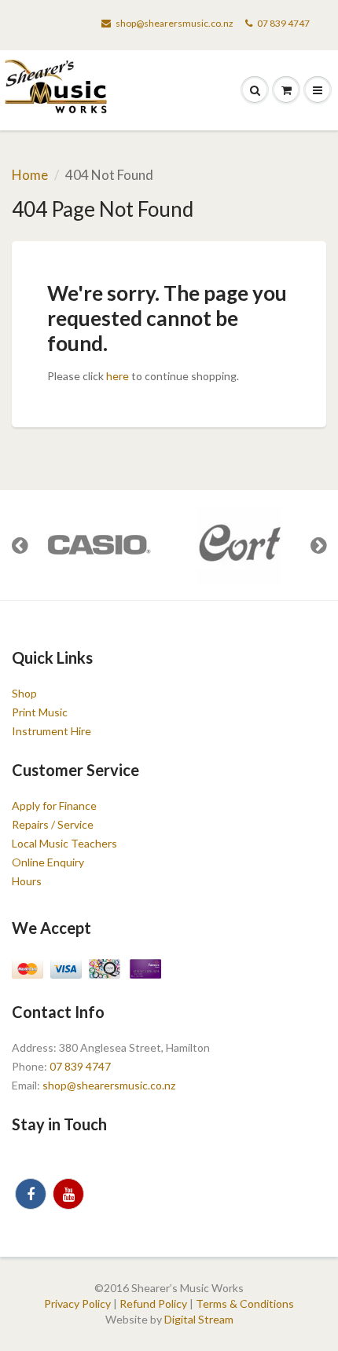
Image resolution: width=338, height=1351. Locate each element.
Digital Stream (198, 1319)
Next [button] (318, 545)
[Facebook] (30, 1194)
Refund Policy (153, 1303)
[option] (98, 545)
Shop (24, 693)
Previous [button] (19, 545)
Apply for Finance (54, 805)
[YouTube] (68, 1194)
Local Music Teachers (64, 843)
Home (30, 175)
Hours (27, 881)
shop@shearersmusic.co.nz (174, 23)
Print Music (40, 712)
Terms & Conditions (245, 1303)
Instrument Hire (51, 731)
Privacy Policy (77, 1303)
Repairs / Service (53, 824)
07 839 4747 (283, 23)
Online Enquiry (48, 862)
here (117, 376)
